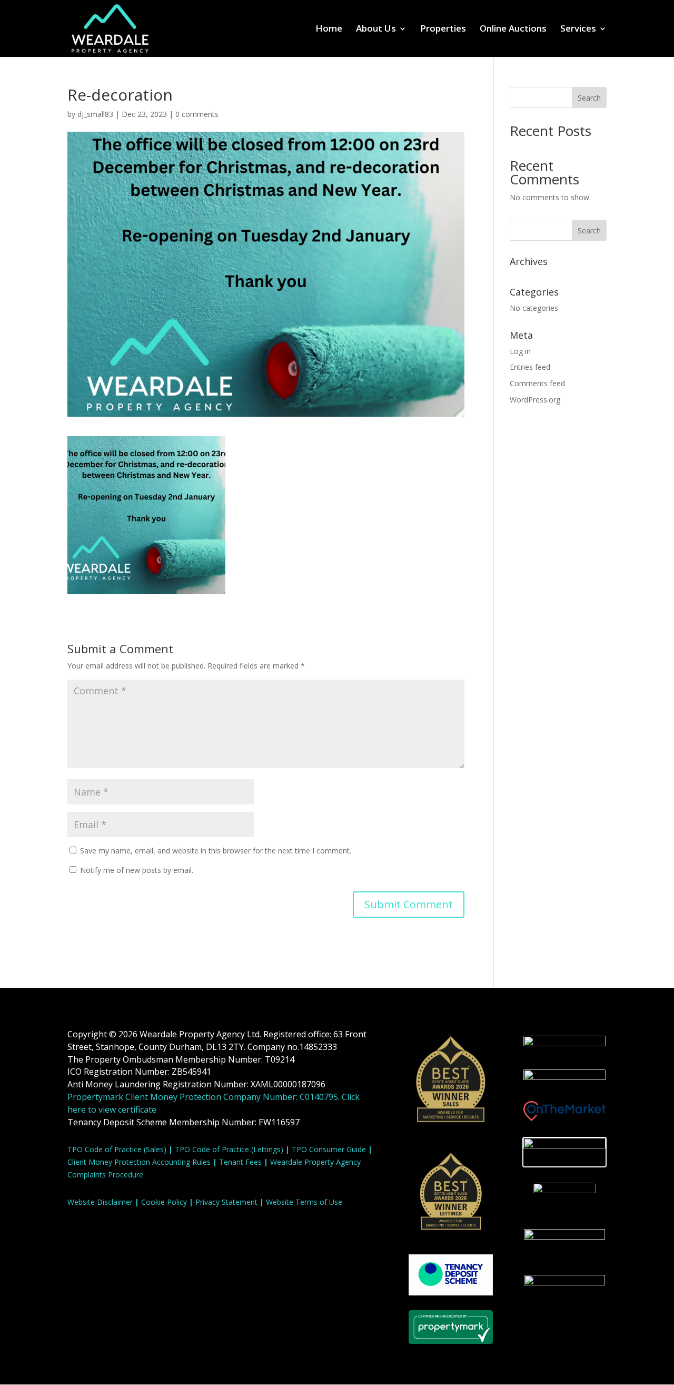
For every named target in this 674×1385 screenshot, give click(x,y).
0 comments (197, 114)
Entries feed (530, 367)
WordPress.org (535, 400)
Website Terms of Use (304, 1202)
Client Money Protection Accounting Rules (139, 1162)
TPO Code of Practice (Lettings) (229, 1149)
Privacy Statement (226, 1202)
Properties (443, 29)
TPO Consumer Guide (329, 1149)
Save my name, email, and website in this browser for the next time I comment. (215, 851)
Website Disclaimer (100, 1202)
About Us (376, 29)
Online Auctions (513, 29)
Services (578, 29)
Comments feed (537, 383)
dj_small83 (95, 114)
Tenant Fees (240, 1162)
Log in (520, 351)
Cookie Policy (164, 1202)
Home (328, 29)
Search (589, 98)
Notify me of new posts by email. (136, 870)
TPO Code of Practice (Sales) (116, 1149)
